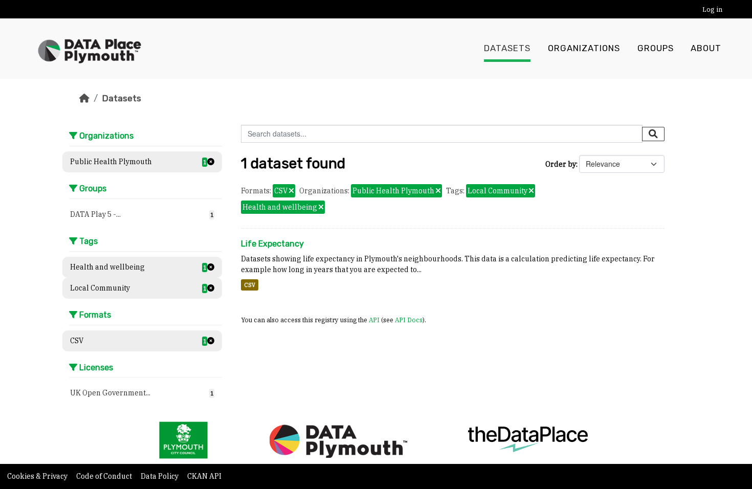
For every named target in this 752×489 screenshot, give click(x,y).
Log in (712, 9)
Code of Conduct (105, 476)
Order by (560, 164)
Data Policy (160, 476)
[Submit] (653, 134)
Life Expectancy (272, 244)
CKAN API (204, 476)
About (706, 48)
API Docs (409, 320)
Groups (655, 48)
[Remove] (291, 191)
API (374, 320)
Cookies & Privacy (38, 476)
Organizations (584, 48)
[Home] (84, 98)
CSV (249, 284)
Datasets (507, 48)
